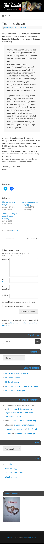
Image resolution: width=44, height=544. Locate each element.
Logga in (8, 464)
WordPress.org (11, 477)
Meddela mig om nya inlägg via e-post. (17, 306)
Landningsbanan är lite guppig (30, 203)
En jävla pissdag (8, 239)
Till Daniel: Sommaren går (25, 433)
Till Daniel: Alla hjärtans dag (25, 421)
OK (37, 341)
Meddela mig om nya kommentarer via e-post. (20, 302)
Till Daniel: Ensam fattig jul (23, 425)
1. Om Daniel (31, 429)
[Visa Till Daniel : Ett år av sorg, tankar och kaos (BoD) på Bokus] (11, 521)
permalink (15, 230)
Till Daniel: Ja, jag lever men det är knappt (21, 386)
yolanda (8, 433)
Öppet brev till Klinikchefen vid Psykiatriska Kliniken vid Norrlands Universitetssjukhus (19, 412)
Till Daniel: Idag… (12, 382)
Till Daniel (10, 538)
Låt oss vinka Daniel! (34, 239)
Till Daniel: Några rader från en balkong (9, 216)
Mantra (25, 538)
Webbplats (4, 295)
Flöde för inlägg (11, 468)
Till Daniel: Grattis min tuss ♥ (16, 373)
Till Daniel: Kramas (12, 378)
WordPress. (33, 538)
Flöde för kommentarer (14, 473)
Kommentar (4, 261)
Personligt (23, 28)
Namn (4, 280)
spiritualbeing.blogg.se (14, 429)
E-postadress (4, 289)
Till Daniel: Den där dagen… (16, 390)
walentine (7, 28)
